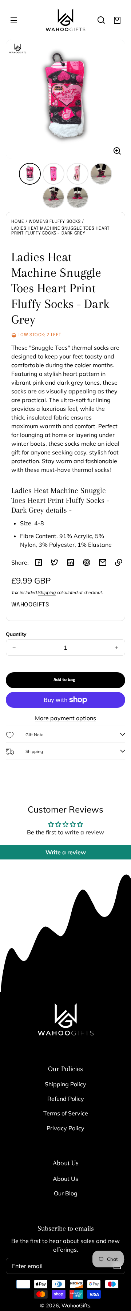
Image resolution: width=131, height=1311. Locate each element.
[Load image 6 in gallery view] (77, 197)
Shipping (47, 592)
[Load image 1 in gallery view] (30, 174)
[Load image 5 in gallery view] (53, 197)
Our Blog (66, 1193)
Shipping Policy (65, 1084)
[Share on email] (103, 562)
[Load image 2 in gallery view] (53, 174)
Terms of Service (65, 1113)
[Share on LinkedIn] (71, 562)
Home (17, 222)
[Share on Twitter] (55, 562)
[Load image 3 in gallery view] (77, 174)
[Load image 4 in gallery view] (101, 174)
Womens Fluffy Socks (54, 222)
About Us (65, 1178)
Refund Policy (65, 1098)
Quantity (16, 634)
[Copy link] (119, 562)
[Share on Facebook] (39, 562)
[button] (101, 20)
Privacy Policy (65, 1128)
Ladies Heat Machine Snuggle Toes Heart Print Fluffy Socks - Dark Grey (60, 231)
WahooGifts (75, 1305)
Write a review (65, 852)
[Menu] (14, 20)
